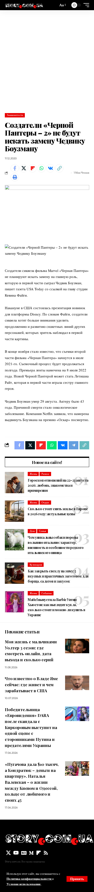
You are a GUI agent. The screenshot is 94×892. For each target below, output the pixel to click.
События (46, 593)
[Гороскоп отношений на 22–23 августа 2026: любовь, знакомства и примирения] (14, 482)
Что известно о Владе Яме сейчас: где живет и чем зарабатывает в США (31, 684)
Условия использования (24, 884)
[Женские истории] (24, 5)
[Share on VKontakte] (50, 168)
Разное (45, 474)
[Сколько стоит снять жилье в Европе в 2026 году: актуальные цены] (14, 511)
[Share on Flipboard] (32, 168)
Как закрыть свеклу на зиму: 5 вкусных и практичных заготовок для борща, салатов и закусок (58, 576)
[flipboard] (38, 853)
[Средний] (31, 853)
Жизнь (33, 474)
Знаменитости (15, 115)
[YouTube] (16, 853)
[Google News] (24, 853)
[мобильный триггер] (85, 5)
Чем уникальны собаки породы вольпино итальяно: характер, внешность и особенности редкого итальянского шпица (56, 545)
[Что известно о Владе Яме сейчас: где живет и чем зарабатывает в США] (77, 683)
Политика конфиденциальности (29, 879)
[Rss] (45, 853)
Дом (32, 531)
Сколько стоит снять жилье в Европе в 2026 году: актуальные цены (58, 511)
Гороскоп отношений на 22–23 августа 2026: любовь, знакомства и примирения (58, 485)
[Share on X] (24, 168)
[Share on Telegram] (73, 445)
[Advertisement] (47, 60)
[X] (8, 853)
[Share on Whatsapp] (41, 168)
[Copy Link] (59, 168)
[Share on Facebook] (15, 168)
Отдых (45, 502)
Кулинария (36, 564)
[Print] (15, 177)
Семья (42, 531)
